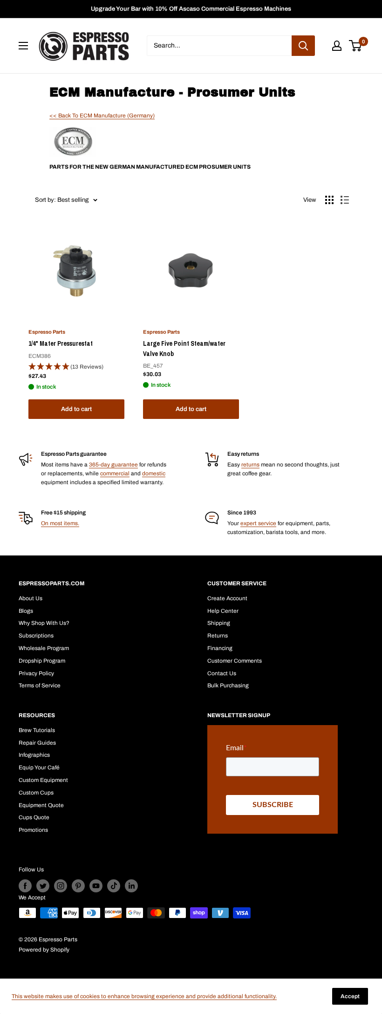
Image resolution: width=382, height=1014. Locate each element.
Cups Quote (34, 817)
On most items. (60, 523)
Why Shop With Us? (44, 623)
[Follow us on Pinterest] (78, 885)
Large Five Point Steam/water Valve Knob (184, 348)
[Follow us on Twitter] (42, 885)
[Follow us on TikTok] (113, 885)
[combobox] (219, 45)
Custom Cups (36, 792)
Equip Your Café (39, 767)
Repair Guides (37, 743)
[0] (356, 45)
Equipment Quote (41, 805)
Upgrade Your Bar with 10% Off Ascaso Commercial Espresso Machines (191, 9)
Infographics (34, 755)
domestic (153, 473)
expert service (258, 523)
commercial (115, 473)
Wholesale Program (44, 648)
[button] (76, 367)
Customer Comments (234, 661)
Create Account (227, 598)
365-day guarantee (113, 464)
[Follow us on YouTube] (95, 885)
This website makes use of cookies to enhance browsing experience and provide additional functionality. (144, 996)
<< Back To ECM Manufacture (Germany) (102, 115)
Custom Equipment (43, 780)
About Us (30, 598)
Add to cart (76, 409)
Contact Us (221, 673)
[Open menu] (23, 45)
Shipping (218, 623)
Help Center (223, 611)
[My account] (336, 46)
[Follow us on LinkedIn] (131, 885)
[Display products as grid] (329, 200)
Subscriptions (36, 635)
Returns (217, 635)
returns (250, 464)
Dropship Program (42, 661)
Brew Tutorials (37, 730)
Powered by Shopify (44, 949)
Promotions (33, 830)
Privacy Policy (36, 673)
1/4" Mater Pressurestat (60, 343)
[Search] (303, 45)
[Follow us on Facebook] (25, 885)
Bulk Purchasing (228, 685)
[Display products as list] (345, 200)
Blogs (26, 611)
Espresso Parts (46, 332)
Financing (219, 648)
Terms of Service (40, 685)
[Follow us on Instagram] (60, 885)
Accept (350, 996)
